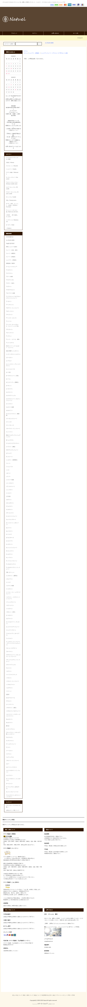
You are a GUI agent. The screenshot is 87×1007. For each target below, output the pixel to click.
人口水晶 (8, 496)
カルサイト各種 (10, 407)
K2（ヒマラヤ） (10, 440)
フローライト (9, 651)
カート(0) (75, 33)
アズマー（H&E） (10, 283)
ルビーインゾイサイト (11, 767)
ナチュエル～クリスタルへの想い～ (13, 806)
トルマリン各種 (10, 585)
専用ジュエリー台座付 (11, 246)
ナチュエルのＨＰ (62, 927)
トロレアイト (9, 579)
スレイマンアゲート (11, 519)
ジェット (8, 463)
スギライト (9, 499)
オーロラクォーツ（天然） (12, 375)
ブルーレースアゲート (11, 648)
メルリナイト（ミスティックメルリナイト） (13, 715)
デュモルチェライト (11, 564)
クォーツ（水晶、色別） (12, 250)
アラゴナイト (9, 329)
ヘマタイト (9, 678)
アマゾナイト (9, 314)
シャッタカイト (10, 483)
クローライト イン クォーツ (13, 428)
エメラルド (9, 360)
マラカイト (9, 701)
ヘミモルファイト (10, 684)
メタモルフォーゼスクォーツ (13, 711)
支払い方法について (17, 995)
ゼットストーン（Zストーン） (12, 523)
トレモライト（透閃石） (12, 575)
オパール (8, 379)
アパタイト (9, 301)
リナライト (9, 754)
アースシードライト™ (11, 266)
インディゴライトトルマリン (13, 354)
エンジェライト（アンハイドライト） (13, 365)
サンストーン (9, 456)
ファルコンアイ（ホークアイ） (12, 634)
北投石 (7, 694)
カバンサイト (9, 403)
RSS (69, 995)
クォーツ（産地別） (11, 256)
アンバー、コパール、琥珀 (12, 339)
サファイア (9, 453)
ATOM (73, 995)
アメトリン (9, 321)
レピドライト (9, 775)
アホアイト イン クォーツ (12, 308)
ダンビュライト (10, 551)
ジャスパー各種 (10, 479)
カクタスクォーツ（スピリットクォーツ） (13, 399)
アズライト (9, 286)
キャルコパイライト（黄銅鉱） (12, 414)
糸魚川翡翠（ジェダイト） (12, 351)
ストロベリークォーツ (11, 516)
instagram (80, 37)
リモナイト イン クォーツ (12, 760)
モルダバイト (9, 722)
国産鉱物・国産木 (10, 263)
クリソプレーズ (10, 425)
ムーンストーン (10, 704)
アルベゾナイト (10, 332)
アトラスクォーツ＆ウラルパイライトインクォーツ (13, 297)
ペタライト (9, 671)
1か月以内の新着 (49, 42)
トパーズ (8, 582)
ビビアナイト (9, 618)
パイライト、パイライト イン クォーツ (13, 598)
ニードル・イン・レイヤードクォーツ (13, 593)
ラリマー (8, 747)
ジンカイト (9, 493)
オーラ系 (8, 372)
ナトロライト (9, 589)
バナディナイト (10, 605)
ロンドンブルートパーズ (12, 791)
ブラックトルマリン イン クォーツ (13, 660)
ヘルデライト (9, 687)
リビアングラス (10, 757)
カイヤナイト (9, 392)
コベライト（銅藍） (11, 446)
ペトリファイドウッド (11, 674)
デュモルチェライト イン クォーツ (13, 568)
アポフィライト (10, 311)
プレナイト (9, 668)
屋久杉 (7, 726)
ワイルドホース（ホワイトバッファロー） (13, 796)
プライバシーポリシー (61, 995)
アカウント (14, 33)
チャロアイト (9, 554)
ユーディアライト (10, 729)
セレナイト (9, 527)
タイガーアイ (9, 541)
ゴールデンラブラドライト (12, 443)
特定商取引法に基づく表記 (48, 995)
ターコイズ (9, 534)
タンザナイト (9, 544)
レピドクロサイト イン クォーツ (13, 771)
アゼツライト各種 (10, 293)
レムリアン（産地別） (34, 53)
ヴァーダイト (9, 357)
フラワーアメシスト (11, 664)
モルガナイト (9, 719)
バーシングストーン (11, 602)
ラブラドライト (10, 740)
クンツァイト (9, 431)
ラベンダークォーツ (11, 744)
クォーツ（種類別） (11, 253)
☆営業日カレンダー (13, 130)
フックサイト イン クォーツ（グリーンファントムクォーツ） (13, 643)
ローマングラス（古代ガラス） (12, 787)
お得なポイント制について (12, 810)
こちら (16, 112)
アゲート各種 (9, 276)
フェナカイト (9, 638)
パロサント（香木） (11, 612)
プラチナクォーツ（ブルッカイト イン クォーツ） (13, 655)
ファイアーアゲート (11, 630)
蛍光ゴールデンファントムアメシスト (13, 436)
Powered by (34, 1004)
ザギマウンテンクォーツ (12, 450)
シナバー (8, 476)
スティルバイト (10, 512)
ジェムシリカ (9, 466)
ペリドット (9, 691)
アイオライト (9, 270)
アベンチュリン (10, 304)
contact (63, 923)
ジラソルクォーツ (10, 486)
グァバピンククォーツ (11, 418)
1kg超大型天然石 (10, 243)
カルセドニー (9, 410)
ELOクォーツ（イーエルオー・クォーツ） (12, 346)
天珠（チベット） (10, 572)
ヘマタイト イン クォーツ (12, 681)
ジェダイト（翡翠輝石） (12, 460)
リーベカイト (9, 750)
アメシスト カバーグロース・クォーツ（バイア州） (12, 325)
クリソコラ (9, 422)
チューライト (9, 557)
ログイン (34, 33)
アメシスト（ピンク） (11, 318)
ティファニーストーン (11, 560)
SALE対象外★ (9, 237)
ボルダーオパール (10, 697)
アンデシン (9, 336)
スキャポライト (10, 503)
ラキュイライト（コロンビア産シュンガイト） (13, 733)
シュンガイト (9, 489)
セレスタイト (9, 531)
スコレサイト (9, 506)
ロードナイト (9, 783)
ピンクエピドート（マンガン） (12, 622)
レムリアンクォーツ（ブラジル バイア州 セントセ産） (54, 53)
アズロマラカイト (10, 289)
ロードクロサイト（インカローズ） (13, 779)
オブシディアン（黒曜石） (12, 382)
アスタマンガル (10, 279)
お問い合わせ (55, 33)
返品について (37, 995)
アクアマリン (9, 273)
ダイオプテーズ (10, 537)
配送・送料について (28, 995)
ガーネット (9, 385)
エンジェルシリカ (10, 369)
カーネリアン (9, 389)
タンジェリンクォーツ (11, 547)
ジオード (8, 473)
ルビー (7, 763)
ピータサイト (9, 615)
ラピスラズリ (9, 737)
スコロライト (9, 509)
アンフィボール (10, 342)
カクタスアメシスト (11, 395)
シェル (7, 470)
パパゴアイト (9, 608)
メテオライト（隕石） (11, 707)
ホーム (26, 51)
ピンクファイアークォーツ (12, 626)
